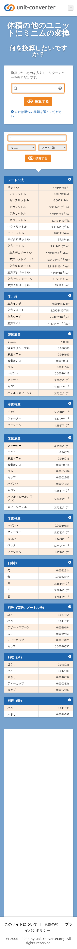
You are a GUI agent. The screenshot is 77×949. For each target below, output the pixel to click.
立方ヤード (14, 316)
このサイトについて (21, 924)
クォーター (14, 418)
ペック (12, 411)
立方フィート (16, 309)
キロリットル (17, 220)
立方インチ (14, 303)
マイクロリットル (19, 239)
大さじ (12, 633)
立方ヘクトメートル (21, 259)
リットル (13, 187)
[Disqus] (38, 786)
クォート (13, 379)
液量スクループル (19, 348)
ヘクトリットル (17, 226)
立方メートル (16, 245)
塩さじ (12, 614)
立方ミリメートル (19, 285)
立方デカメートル (20, 252)
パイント (13, 373)
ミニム (12, 341)
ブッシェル (14, 425)
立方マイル (14, 323)
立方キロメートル (20, 265)
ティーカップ (16, 639)
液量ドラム (14, 354)
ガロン (12, 386)
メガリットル (17, 206)
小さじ (12, 621)
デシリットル (17, 193)
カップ (12, 477)
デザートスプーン (19, 627)
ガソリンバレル (17, 507)
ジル (10, 367)
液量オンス (14, 360)
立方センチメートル (20, 278)
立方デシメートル (19, 272)
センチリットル (19, 200)
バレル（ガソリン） (20, 392)
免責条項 (51, 924)
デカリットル (17, 213)
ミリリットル (16, 233)
